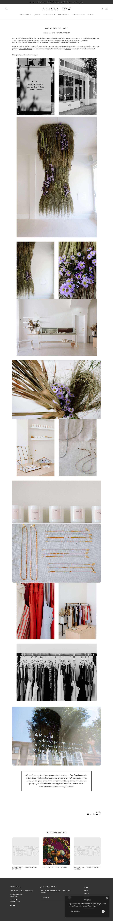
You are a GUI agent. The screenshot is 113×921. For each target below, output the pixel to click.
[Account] (102, 9)
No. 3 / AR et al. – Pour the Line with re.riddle (87, 868)
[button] (100, 814)
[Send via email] (96, 814)
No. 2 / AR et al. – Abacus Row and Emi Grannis (24, 868)
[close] (107, 898)
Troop (21, 49)
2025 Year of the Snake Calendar (55, 867)
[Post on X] (90, 814)
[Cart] (106, 9)
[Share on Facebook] (88, 814)
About (86, 890)
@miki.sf (68, 49)
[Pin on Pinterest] (93, 814)
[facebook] (10, 905)
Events (86, 893)
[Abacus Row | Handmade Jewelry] (56, 9)
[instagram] (13, 905)
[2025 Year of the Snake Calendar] (56, 851)
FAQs (86, 887)
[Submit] (103, 911)
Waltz (34, 43)
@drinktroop (27, 49)
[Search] (6, 9)
